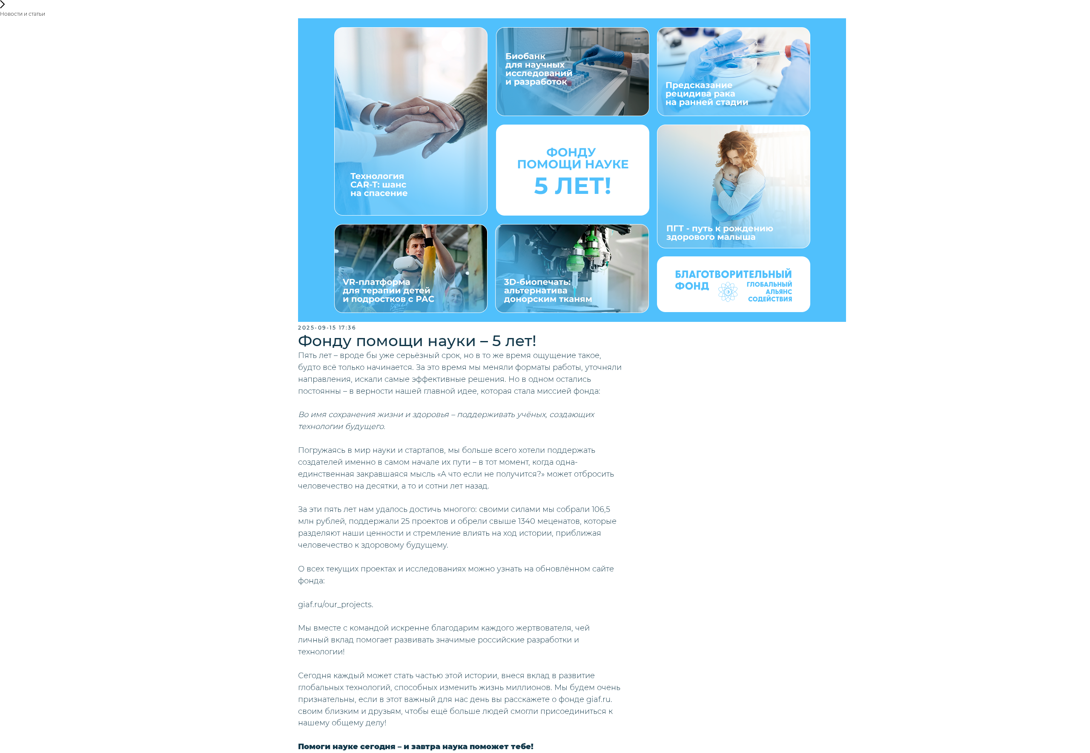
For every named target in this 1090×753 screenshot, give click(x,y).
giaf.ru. (599, 699)
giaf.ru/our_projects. (335, 604)
